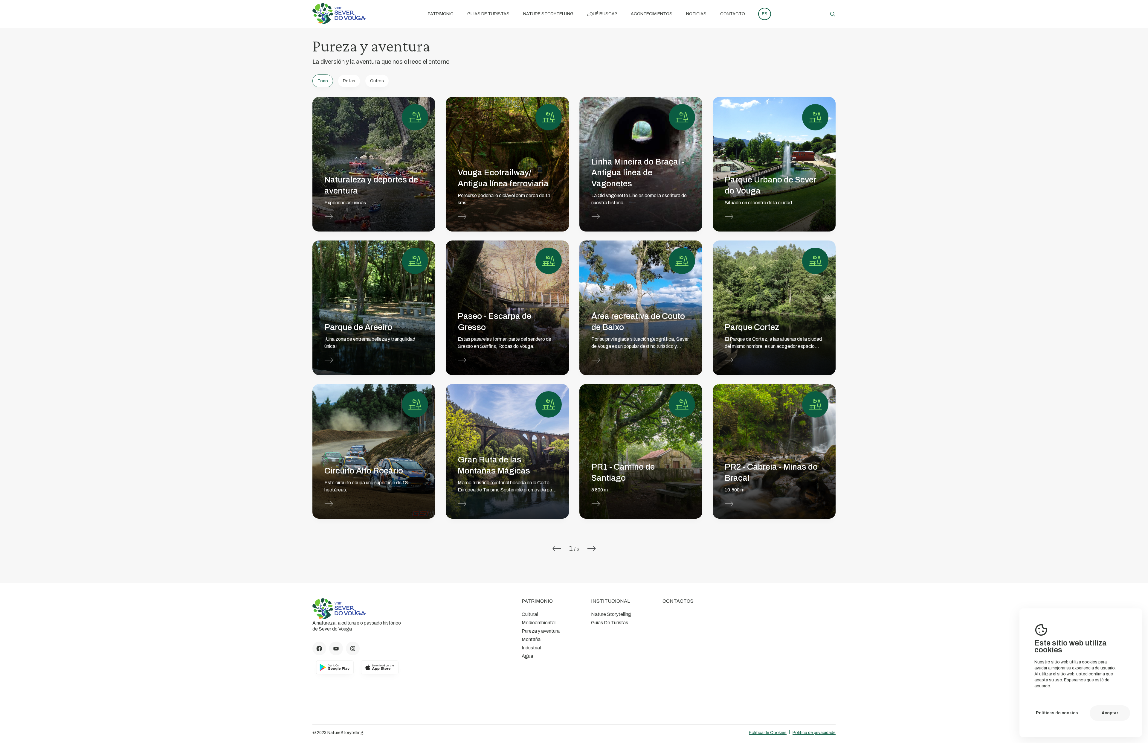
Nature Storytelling (548, 14)
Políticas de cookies (1057, 713)
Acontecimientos (651, 14)
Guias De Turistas (488, 14)
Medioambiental (538, 622)
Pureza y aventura (541, 631)
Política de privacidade (814, 732)
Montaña (531, 639)
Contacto (732, 14)
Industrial (531, 647)
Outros (377, 81)
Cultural (530, 614)
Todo (322, 81)
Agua (527, 656)
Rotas (349, 81)
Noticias (696, 14)
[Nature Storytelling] (339, 22)
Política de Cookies (768, 732)
